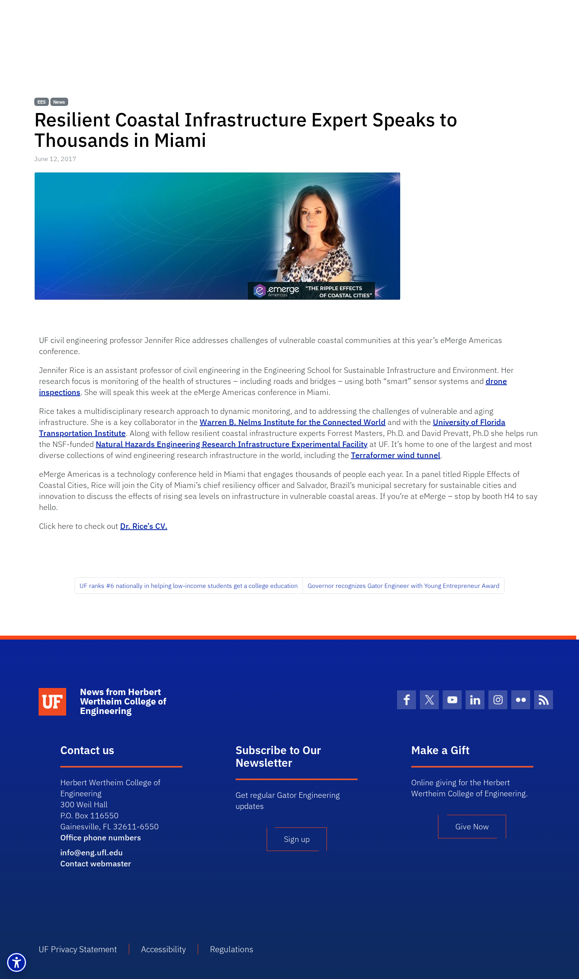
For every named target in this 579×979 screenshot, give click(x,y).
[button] (16, 962)
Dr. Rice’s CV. (143, 526)
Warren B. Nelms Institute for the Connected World (293, 422)
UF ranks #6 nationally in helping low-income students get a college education (189, 586)
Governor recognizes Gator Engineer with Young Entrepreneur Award (403, 586)
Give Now (472, 826)
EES (41, 102)
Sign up (297, 839)
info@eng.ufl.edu (91, 852)
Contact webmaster (95, 863)
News (59, 102)
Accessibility (163, 949)
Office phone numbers (100, 837)
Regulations (231, 949)
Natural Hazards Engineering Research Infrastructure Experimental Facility (231, 444)
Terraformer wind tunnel (395, 455)
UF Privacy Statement (78, 949)
